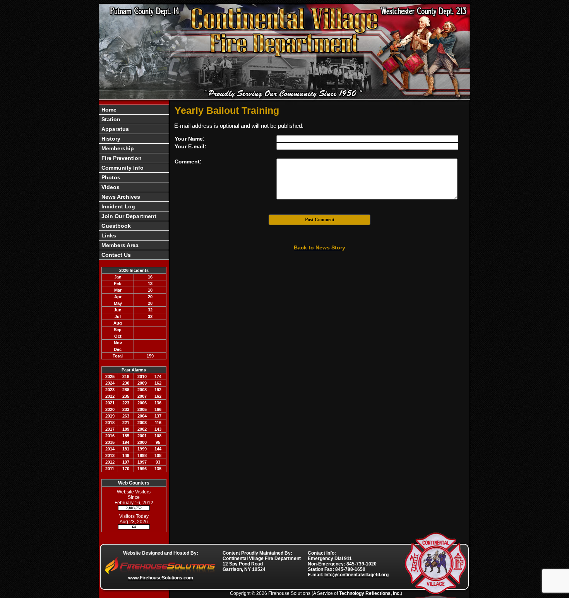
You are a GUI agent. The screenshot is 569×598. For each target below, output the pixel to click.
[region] (134, 182)
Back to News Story (319, 247)
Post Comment (319, 219)
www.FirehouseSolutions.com (160, 578)
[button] (134, 119)
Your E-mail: (190, 146)
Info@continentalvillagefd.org (356, 574)
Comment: (188, 161)
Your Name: (190, 139)
